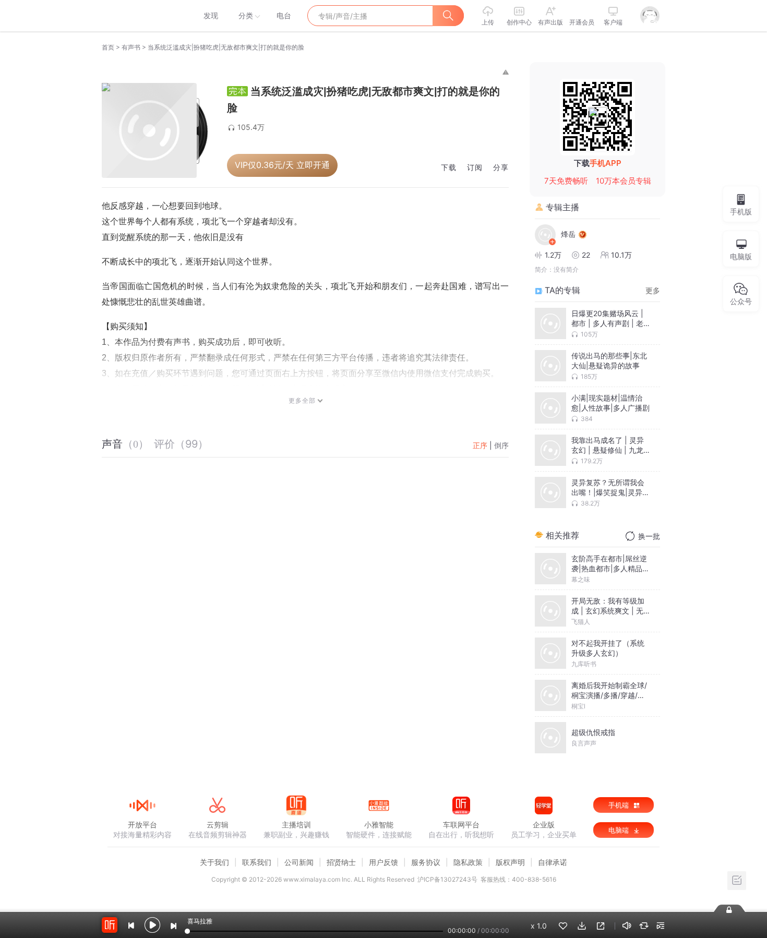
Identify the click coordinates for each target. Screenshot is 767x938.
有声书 (131, 47)
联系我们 (256, 862)
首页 (108, 47)
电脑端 (619, 830)
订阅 (475, 168)
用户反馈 (383, 862)
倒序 (501, 445)
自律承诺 (552, 862)
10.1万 (621, 254)
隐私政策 (468, 862)
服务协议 (425, 862)
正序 (480, 445)
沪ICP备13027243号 (447, 879)
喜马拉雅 (142, 15)
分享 (501, 168)
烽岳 (568, 234)
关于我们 (214, 862)
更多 (652, 290)
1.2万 (553, 254)
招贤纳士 (341, 862)
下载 (449, 168)
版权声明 (510, 862)
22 (586, 254)
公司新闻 (299, 862)
